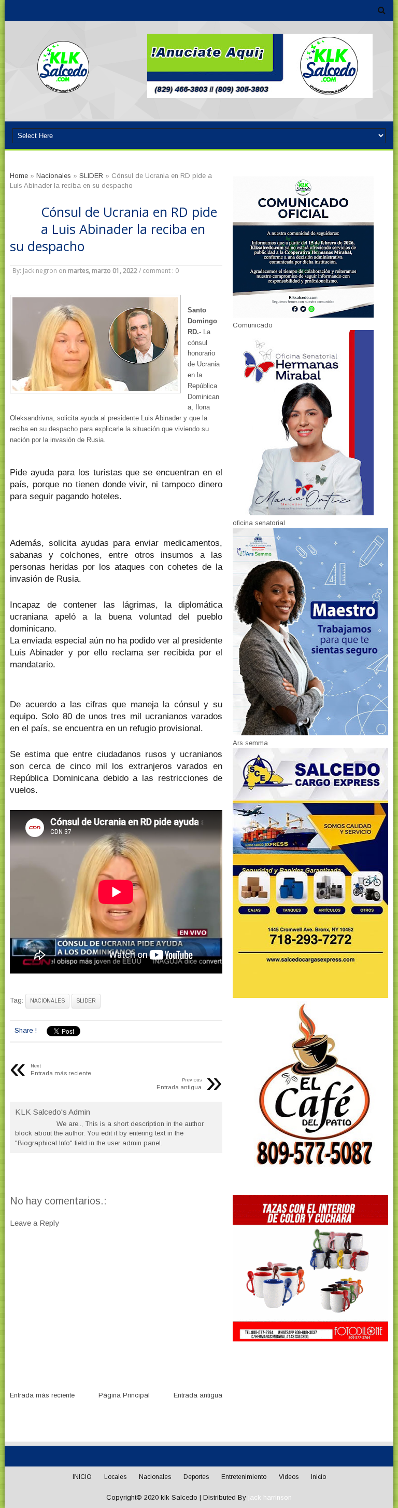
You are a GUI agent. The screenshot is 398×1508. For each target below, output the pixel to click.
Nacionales (47, 1001)
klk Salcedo (179, 1497)
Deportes (196, 1476)
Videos (288, 1476)
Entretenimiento (243, 1476)
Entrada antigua (198, 1395)
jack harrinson (270, 1497)
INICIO (82, 1476)
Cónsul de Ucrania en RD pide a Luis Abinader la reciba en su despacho (113, 229)
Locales (115, 1476)
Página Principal (124, 1395)
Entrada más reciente (42, 1395)
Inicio (318, 1476)
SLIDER (86, 1001)
